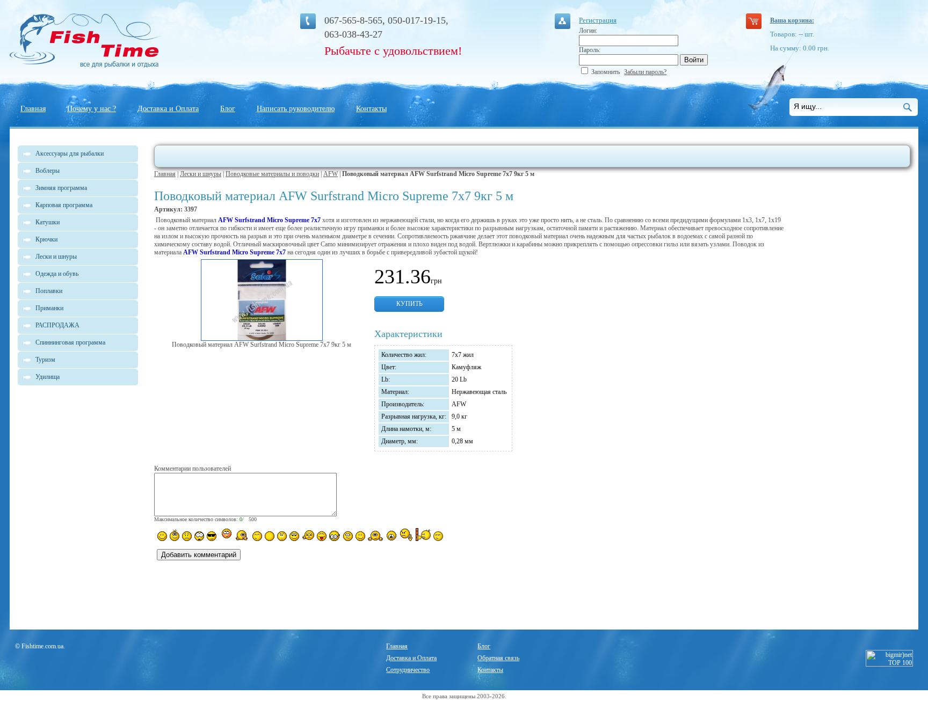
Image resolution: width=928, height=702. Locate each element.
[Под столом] (269, 536)
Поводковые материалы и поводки (272, 174)
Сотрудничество (408, 670)
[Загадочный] (294, 536)
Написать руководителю (296, 109)
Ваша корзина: (792, 20)
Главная (33, 109)
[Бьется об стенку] (423, 535)
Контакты (371, 109)
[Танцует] (242, 535)
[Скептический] (438, 536)
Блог (227, 109)
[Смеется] (162, 536)
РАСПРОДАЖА (57, 325)
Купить (409, 304)
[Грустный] (187, 536)
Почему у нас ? (91, 109)
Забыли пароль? (645, 72)
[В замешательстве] (282, 536)
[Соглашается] (360, 536)
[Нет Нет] (406, 535)
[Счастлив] (257, 536)
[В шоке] (199, 536)
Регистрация (598, 20)
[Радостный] (375, 535)
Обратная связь (498, 658)
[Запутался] (348, 536)
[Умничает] (335, 536)
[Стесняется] (225, 535)
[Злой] (308, 536)
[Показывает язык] (321, 536)
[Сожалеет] (391, 536)
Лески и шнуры (200, 174)
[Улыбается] (174, 535)
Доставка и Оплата (168, 109)
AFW (330, 174)
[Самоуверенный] (211, 536)
